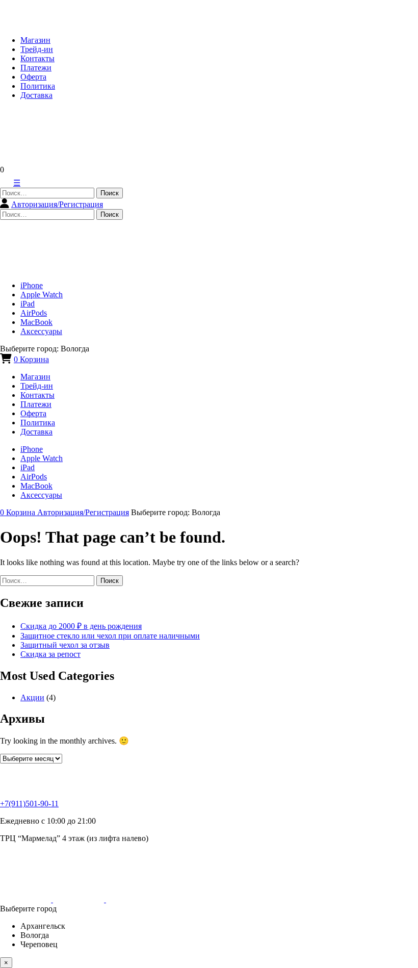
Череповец (39, 944)
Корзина (31, 359)
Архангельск (42, 926)
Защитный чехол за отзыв (65, 645)
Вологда (34, 935)
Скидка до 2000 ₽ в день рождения (81, 626)
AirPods (33, 313)
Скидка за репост (50, 654)
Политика (37, 86)
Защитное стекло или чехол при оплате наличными (110, 635)
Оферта (33, 76)
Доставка (36, 95)
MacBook (36, 322)
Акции (32, 697)
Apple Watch (41, 294)
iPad (27, 303)
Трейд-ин (36, 49)
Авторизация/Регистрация (57, 204)
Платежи (35, 67)
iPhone (31, 285)
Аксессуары (41, 331)
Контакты (37, 58)
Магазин (35, 40)
